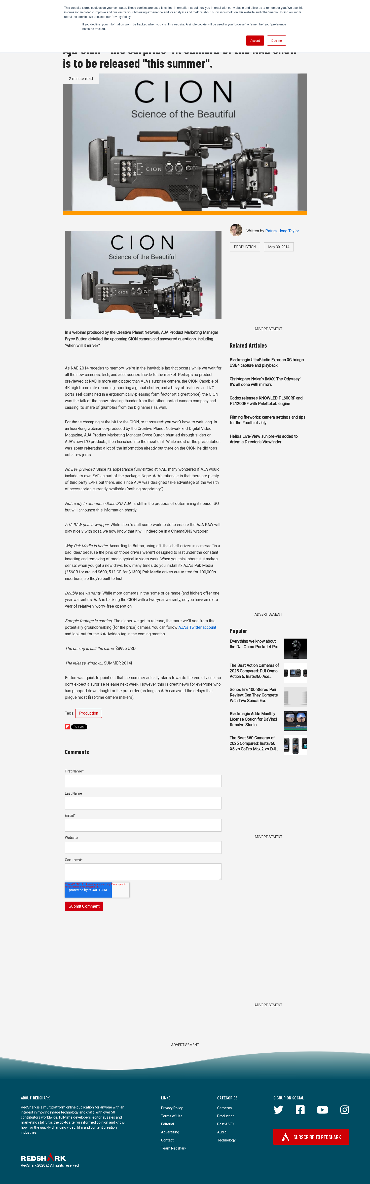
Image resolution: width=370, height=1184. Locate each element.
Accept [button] (255, 40)
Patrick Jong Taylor (282, 231)
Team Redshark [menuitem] (173, 1148)
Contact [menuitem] (167, 1140)
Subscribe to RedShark (317, 1137)
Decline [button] (276, 40)
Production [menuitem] (226, 1116)
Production (88, 713)
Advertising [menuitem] (170, 1132)
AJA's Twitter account (197, 627)
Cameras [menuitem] (224, 1108)
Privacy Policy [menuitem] (172, 1108)
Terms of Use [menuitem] (171, 1116)
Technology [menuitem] (226, 1140)
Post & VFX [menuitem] (226, 1124)
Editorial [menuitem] (167, 1124)
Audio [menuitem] (222, 1132)
